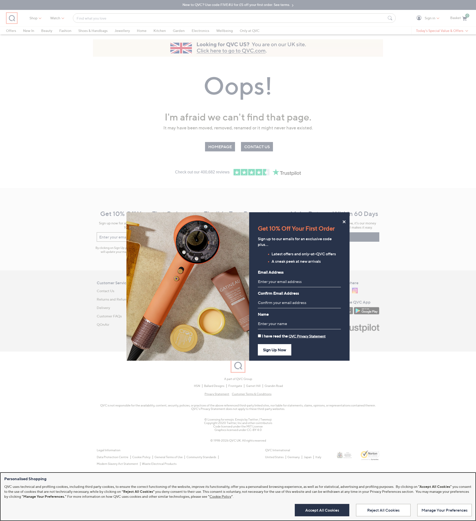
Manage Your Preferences (444, 510)
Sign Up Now (274, 349)
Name (263, 314)
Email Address (271, 272)
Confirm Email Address (278, 293)
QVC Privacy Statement (307, 336)
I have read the (294, 335)
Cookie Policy (220, 496)
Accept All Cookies (322, 510)
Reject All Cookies (383, 510)
